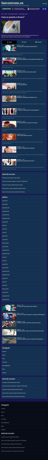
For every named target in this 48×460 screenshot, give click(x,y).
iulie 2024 (4, 225)
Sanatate (4, 372)
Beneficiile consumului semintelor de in (27, 97)
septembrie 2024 (6, 218)
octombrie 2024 (5, 214)
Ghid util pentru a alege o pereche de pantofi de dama (14, 188)
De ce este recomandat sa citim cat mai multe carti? (35, 9)
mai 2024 (4, 232)
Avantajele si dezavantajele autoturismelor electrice (20, 9)
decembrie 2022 (5, 271)
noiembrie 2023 (5, 250)
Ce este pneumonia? (22, 84)
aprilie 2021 (4, 285)
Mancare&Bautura (6, 365)
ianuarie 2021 (5, 292)
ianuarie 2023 (5, 267)
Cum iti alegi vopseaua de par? (24, 135)
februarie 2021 (5, 289)
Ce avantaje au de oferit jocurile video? (26, 72)
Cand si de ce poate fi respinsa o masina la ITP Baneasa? (14, 181)
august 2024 (5, 222)
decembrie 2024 (5, 207)
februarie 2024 (5, 243)
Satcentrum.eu (12, 3)
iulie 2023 (4, 257)
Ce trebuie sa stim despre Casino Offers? (27, 46)
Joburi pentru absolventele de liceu (25, 160)
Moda (3, 369)
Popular (10, 42)
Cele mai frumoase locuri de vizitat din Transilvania (13, 192)
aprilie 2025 (4, 200)
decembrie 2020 (5, 296)
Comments (39, 42)
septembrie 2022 (6, 274)
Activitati (4, 351)
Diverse (3, 355)
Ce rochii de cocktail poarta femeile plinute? (28, 110)
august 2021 (5, 278)
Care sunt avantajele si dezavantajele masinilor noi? (30, 59)
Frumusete (4, 362)
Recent (24, 42)
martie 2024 (5, 239)
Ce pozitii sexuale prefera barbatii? (26, 148)
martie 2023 (5, 264)
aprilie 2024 (4, 236)
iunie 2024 (4, 229)
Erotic (3, 358)
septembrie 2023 (6, 253)
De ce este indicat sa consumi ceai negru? (27, 122)
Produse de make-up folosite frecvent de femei (12, 184)
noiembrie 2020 (5, 299)
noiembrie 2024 (5, 211)
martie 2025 (5, 204)
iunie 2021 (4, 281)
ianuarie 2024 (5, 246)
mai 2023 (4, 260)
